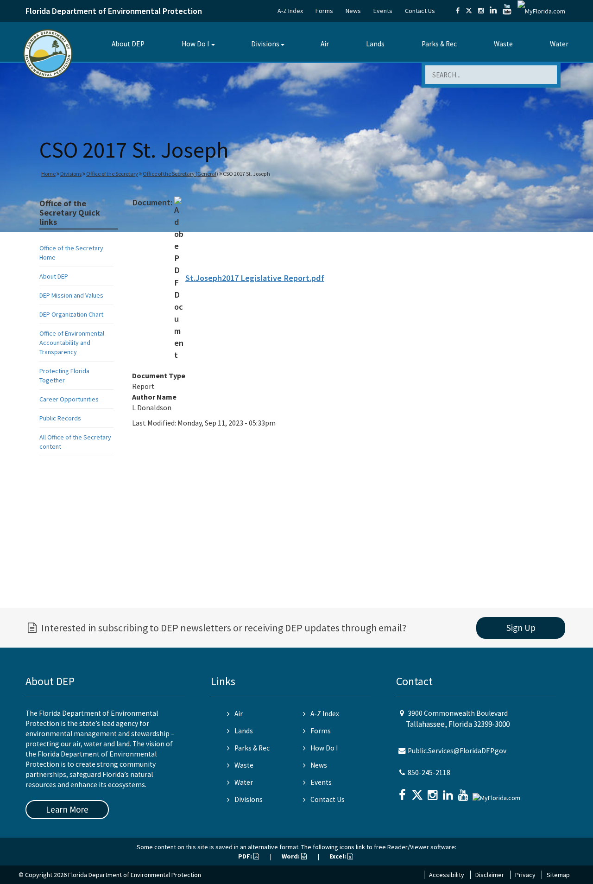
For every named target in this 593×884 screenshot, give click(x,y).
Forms (324, 10)
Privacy (525, 875)
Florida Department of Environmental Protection (113, 11)
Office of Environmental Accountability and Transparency (71, 342)
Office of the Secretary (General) (180, 173)
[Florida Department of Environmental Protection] (48, 53)
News (353, 10)
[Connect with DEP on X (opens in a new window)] (468, 10)
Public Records (60, 418)
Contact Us (420, 10)
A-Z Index (290, 10)
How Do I (195, 43)
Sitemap (558, 875)
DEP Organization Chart (71, 314)
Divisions (265, 43)
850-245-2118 (429, 772)
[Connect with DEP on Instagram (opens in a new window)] (481, 10)
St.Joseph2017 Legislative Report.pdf (254, 278)
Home (48, 173)
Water (559, 43)
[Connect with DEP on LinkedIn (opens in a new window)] (493, 10)
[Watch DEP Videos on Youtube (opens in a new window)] (507, 10)
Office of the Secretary (112, 173)
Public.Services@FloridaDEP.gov (457, 750)
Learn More (67, 809)
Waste (503, 43)
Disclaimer (489, 875)
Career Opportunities (69, 399)
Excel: (338, 856)
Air (325, 43)
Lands (375, 43)
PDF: (245, 856)
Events (382, 10)
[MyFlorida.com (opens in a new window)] (541, 10)
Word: (291, 856)
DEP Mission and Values (71, 295)
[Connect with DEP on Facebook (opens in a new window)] (458, 10)
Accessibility (446, 875)
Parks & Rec (439, 43)
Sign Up (521, 627)
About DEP (128, 43)
